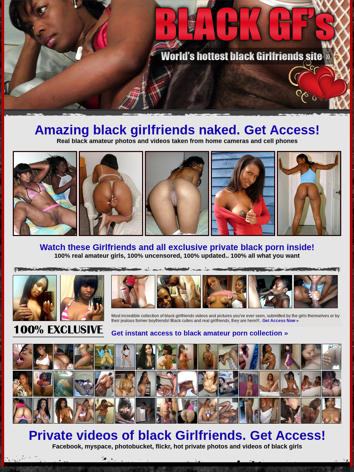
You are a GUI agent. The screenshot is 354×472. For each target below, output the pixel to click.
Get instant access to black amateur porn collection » (199, 333)
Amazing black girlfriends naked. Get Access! (177, 130)
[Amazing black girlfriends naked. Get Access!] (58, 335)
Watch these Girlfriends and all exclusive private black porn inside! (177, 247)
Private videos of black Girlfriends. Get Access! (177, 435)
